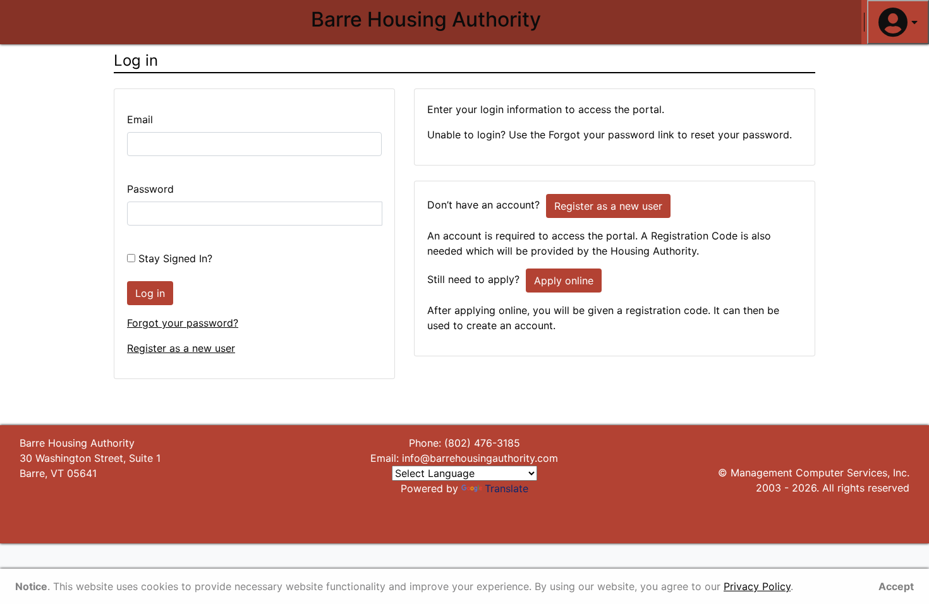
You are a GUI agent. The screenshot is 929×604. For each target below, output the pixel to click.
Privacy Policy (757, 586)
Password (150, 189)
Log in (150, 293)
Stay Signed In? (173, 258)
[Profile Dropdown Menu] (898, 22)
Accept (896, 586)
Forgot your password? (182, 323)
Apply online (563, 280)
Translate (506, 488)
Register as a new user (181, 348)
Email (140, 119)
